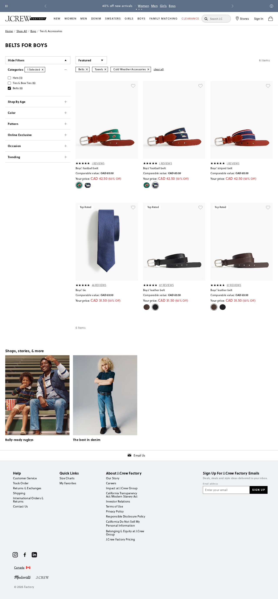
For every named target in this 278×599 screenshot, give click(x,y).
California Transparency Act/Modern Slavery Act (121, 494)
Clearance (190, 18)
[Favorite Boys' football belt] (133, 86)
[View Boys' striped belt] (241, 120)
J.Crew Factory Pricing (120, 539)
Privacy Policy (115, 511)
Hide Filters (16, 60)
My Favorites (68, 483)
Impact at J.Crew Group (121, 488)
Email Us (139, 455)
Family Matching (163, 18)
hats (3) (17, 78)
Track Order (21, 483)
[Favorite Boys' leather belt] (200, 207)
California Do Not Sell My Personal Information (123, 523)
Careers (111, 483)
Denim (96, 18)
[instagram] (15, 555)
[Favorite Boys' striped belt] (268, 86)
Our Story (112, 478)
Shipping (19, 493)
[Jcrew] (42, 577)
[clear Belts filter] (86, 69)
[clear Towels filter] (105, 69)
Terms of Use (114, 506)
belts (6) (18, 88)
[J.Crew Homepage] (25, 18)
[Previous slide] (45, 6)
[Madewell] (22, 577)
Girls (163, 6)
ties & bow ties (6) (24, 83)
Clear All (159, 69)
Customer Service (25, 478)
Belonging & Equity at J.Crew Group (125, 532)
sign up (258, 490)
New (57, 18)
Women (143, 6)
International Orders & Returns (28, 499)
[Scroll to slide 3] (141, 9)
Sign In (258, 19)
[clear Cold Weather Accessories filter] (148, 69)
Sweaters (113, 18)
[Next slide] (232, 6)
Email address (210, 484)
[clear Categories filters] (42, 69)
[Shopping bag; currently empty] (270, 18)
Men (154, 6)
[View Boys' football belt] (107, 120)
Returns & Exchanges (27, 488)
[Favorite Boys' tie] (133, 207)
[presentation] (83, 163)
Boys (172, 6)
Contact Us (20, 506)
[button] (91, 60)
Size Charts (67, 478)
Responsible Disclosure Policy (125, 516)
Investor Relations (118, 501)
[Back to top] (270, 591)
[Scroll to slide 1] (136, 9)
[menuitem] (57, 18)
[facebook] (25, 555)
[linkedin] (34, 555)
